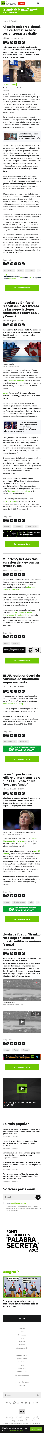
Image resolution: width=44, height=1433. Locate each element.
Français (19, 1419)
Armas (6, 902)
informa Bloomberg (17, 380)
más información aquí (15, 1430)
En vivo (21, 3)
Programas (22, 1335)
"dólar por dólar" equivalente (18, 491)
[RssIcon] (33, 1402)
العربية (27, 1417)
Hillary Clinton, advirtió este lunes (20, 839)
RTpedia (22, 1345)
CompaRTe (9, 1417)
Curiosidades (8, 270)
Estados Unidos (32, 527)
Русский (36, 1419)
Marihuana (24, 742)
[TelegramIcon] (22, 1402)
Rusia (20, 270)
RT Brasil (19, 1417)
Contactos (22, 1362)
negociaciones (10, 501)
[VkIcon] (6, 1402)
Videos (22, 1338)
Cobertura (22, 1368)
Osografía (11, 1272)
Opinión (22, 1341)
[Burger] (41, 3)
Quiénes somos (22, 1358)
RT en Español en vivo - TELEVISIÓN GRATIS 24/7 (20, 1103)
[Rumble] (10, 1402)
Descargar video (10, 84)
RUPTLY (20, 1421)
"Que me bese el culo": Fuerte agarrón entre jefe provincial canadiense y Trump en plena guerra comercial (21, 426)
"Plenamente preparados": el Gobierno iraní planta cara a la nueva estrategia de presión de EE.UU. (22, 1164)
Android (22, 1385)
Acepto (16, 1203)
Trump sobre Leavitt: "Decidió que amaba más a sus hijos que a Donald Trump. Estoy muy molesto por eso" (20, 1176)
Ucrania (15, 643)
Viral (22, 1331)
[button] (22, 71)
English (11, 1419)
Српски (27, 1419)
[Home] (3, 3)
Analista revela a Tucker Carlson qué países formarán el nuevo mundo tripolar (21, 1154)
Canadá (7, 527)
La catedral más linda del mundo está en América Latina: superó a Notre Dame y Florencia (20, 1143)
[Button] (38, 3)
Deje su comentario (22, 287)
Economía (18, 527)
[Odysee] (14, 1402)
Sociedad (30, 270)
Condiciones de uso (22, 1375)
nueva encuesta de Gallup (13, 703)
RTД (13, 1421)
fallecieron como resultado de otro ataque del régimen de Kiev (17, 613)
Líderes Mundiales (22, 1348)
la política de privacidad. (18, 1203)
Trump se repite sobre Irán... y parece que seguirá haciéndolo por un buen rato (21, 1304)
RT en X (22, 1318)
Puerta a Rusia (31, 1421)
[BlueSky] (26, 1402)
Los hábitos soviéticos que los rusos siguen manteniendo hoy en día (29, 136)
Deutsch (35, 1417)
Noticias (22, 1328)
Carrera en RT (22, 1372)
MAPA (5, 393)
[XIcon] (18, 1402)
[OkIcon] (29, 1402)
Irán (31, 902)
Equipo (22, 1365)
